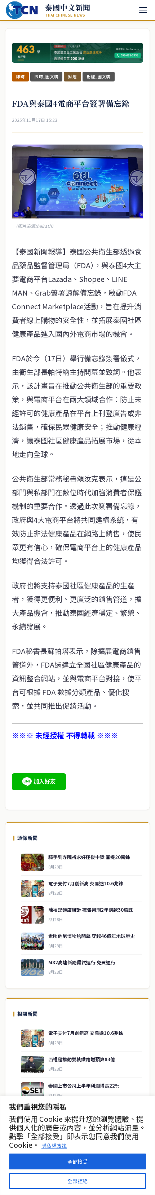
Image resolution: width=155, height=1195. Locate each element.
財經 (72, 76)
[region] (77, 1145)
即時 (20, 76)
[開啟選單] (143, 10)
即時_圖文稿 (46, 76)
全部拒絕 (77, 1181)
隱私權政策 (54, 1145)
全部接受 (77, 1161)
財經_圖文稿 (98, 76)
